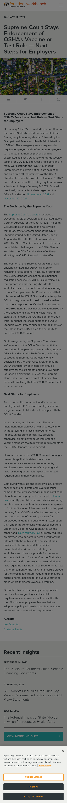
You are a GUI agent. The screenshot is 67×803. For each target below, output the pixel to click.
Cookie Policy (44, 765)
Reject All (33, 786)
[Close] (63, 750)
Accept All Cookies (33, 796)
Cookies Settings (33, 777)
